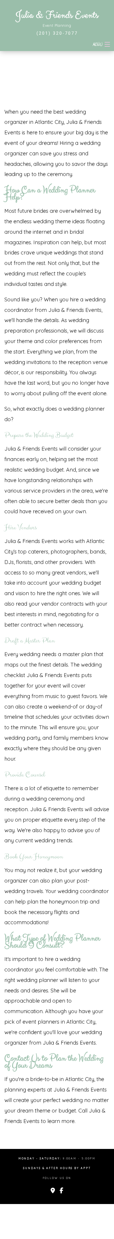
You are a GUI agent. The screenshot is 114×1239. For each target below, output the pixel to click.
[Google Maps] (53, 1191)
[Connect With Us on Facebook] (61, 1191)
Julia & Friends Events (56, 15)
